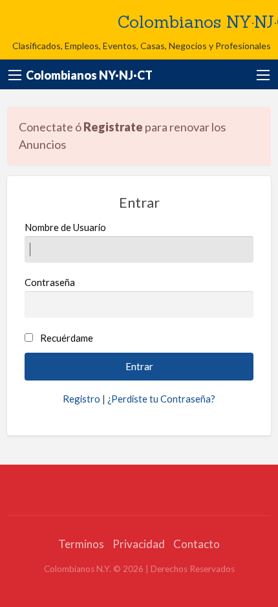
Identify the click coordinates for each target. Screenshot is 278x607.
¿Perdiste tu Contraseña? (161, 398)
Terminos (81, 544)
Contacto (196, 544)
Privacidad (138, 544)
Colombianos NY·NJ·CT (89, 75)
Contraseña (50, 282)
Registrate (113, 127)
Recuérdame (66, 338)
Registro (81, 398)
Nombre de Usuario (65, 227)
